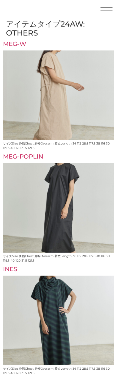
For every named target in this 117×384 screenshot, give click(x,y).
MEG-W (14, 43)
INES (10, 269)
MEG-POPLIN (23, 156)
